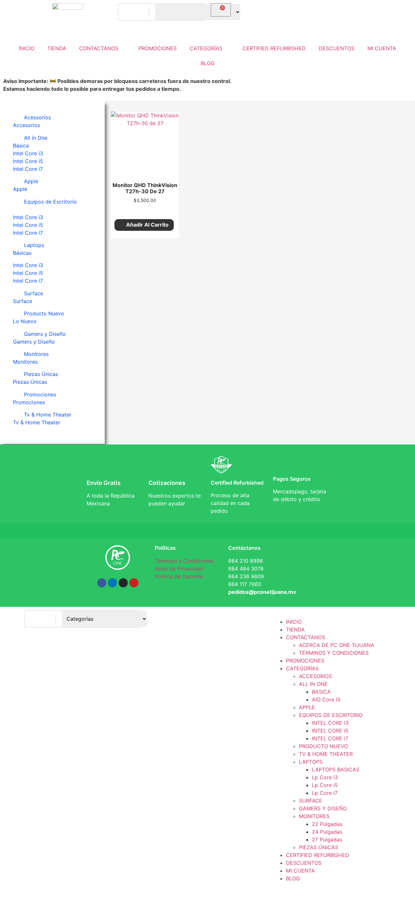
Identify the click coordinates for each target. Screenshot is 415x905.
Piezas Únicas (41, 374)
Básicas (22, 253)
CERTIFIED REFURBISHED (274, 48)
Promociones (40, 394)
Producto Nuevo (44, 313)
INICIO (26, 48)
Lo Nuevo (25, 321)
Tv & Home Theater (47, 414)
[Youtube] (133, 582)
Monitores (36, 354)
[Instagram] (123, 582)
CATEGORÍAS (206, 48)
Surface (33, 293)
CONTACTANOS (98, 48)
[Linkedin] (112, 582)
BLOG (208, 63)
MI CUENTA (381, 48)
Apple (31, 181)
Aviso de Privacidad (179, 568)
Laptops (34, 245)
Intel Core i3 (28, 153)
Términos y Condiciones (184, 561)
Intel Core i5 (28, 161)
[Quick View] (147, 210)
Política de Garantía (179, 576)
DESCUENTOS (336, 48)
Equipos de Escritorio (50, 201)
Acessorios (37, 117)
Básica (21, 145)
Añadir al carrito (147, 224)
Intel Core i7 (28, 169)
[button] (52, 117)
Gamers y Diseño (45, 334)
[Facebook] (101, 582)
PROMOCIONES (157, 48)
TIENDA (56, 48)
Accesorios (26, 125)
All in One (35, 138)
